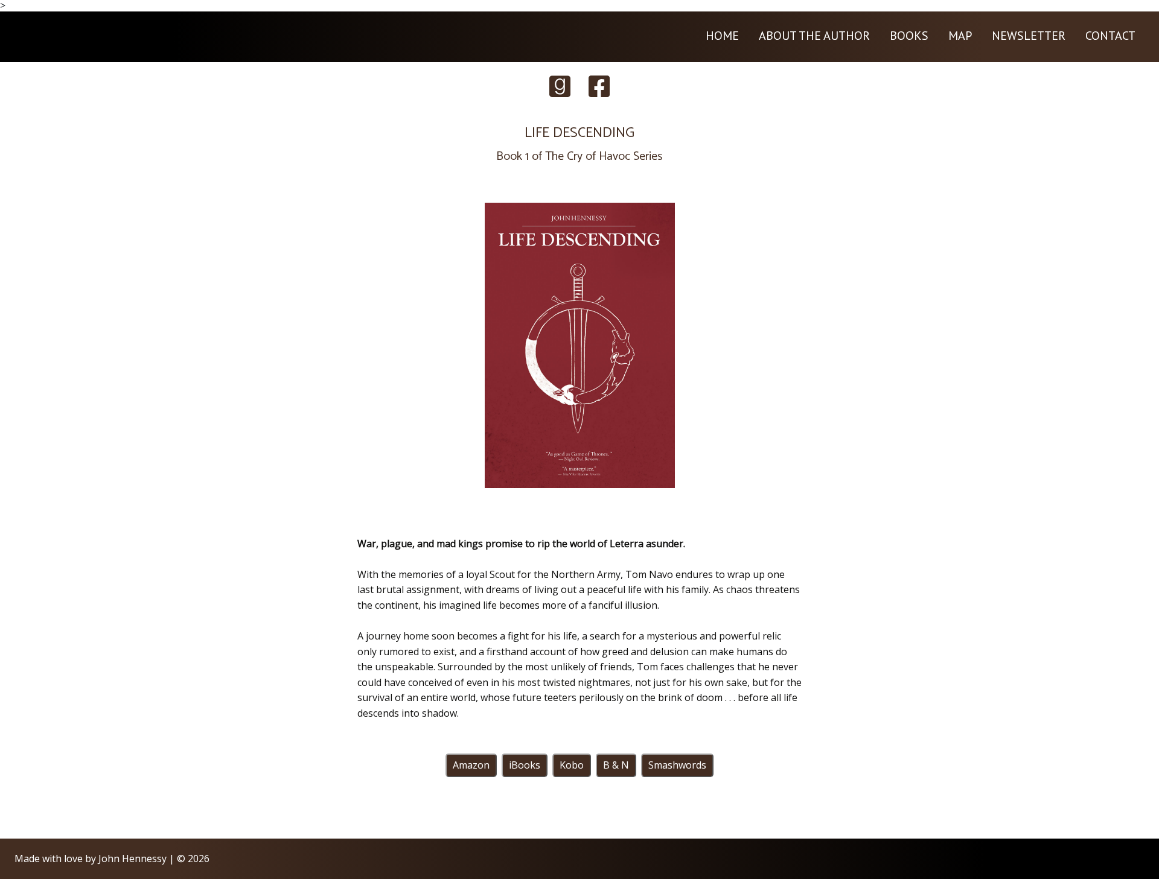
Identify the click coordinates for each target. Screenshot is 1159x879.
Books (909, 35)
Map (960, 35)
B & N (616, 765)
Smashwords (677, 765)
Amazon (471, 765)
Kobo (572, 765)
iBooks (524, 765)
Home (722, 35)
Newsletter (1028, 35)
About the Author (814, 35)
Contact (1110, 35)
